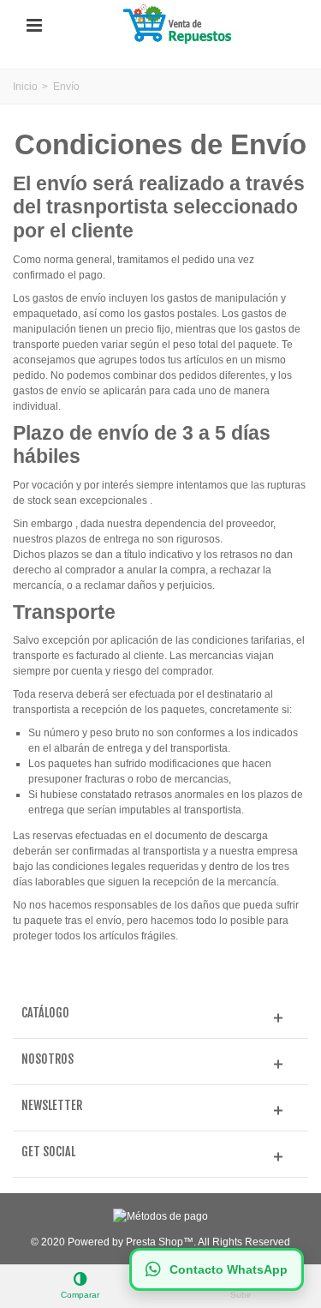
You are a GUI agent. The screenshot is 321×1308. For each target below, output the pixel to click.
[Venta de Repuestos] (179, 25)
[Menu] (34, 26)
